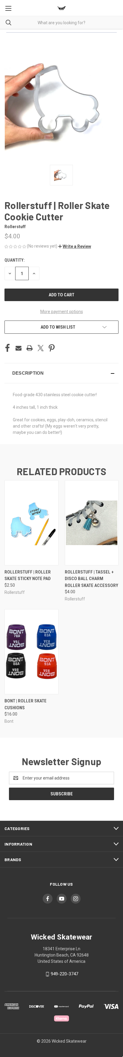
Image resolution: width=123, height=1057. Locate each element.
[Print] (30, 348)
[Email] (18, 348)
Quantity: (14, 260)
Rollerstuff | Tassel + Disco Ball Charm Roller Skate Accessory (91, 578)
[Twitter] (41, 348)
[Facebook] (7, 348)
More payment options (61, 311)
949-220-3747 (64, 974)
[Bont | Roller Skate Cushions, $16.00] (31, 651)
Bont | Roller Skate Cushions (25, 704)
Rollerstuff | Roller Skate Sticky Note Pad (27, 575)
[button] (74, 246)
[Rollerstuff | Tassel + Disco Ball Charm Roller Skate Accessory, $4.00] (92, 522)
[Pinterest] (52, 348)
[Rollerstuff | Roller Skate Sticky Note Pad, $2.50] (31, 522)
